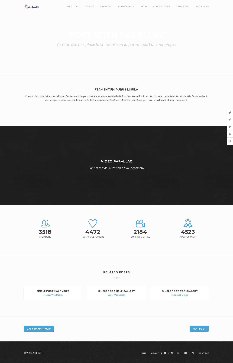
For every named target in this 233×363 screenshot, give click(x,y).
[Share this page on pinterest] (230, 133)
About (155, 353)
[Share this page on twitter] (230, 112)
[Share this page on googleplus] (230, 141)
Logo (110, 295)
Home (143, 353)
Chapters (106, 6)
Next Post (199, 329)
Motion (47, 295)
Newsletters (161, 6)
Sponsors (182, 6)
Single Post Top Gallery (180, 291)
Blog (144, 6)
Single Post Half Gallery (116, 291)
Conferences (126, 6)
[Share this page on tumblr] (230, 126)
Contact (203, 353)
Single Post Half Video (53, 291)
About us (72, 6)
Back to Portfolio (39, 329)
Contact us (202, 6)
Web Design (57, 295)
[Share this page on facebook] (230, 119)
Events (89, 6)
